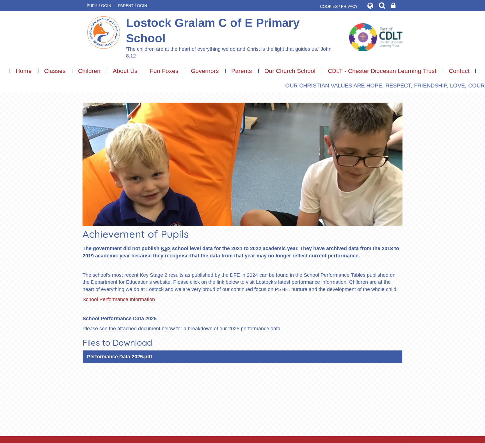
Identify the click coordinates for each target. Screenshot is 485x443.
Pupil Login (99, 5)
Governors (205, 71)
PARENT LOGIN (132, 5)
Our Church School (289, 71)
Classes (55, 71)
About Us (125, 71)
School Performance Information (119, 299)
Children (89, 71)
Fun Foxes (164, 71)
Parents (241, 71)
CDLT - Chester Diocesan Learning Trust (382, 71)
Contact (459, 71)
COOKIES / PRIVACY (339, 6)
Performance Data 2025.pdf (119, 356)
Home (24, 71)
